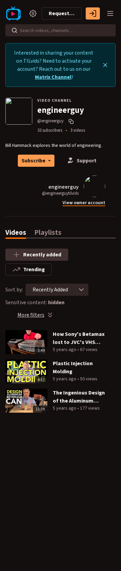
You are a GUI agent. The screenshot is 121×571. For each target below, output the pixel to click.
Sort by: (14, 289)
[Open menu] (110, 13)
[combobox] (50, 289)
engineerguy (63, 187)
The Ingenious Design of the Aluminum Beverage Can (79, 397)
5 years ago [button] (65, 349)
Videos (15, 232)
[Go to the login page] (93, 13)
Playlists (48, 232)
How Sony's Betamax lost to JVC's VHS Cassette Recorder (79, 338)
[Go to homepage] (14, 13)
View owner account (84, 202)
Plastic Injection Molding (73, 367)
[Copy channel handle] (72, 121)
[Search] (14, 30)
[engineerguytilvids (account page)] (94, 186)
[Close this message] (105, 65)
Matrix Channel (53, 77)
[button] (81, 289)
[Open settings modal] (33, 13)
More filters (30, 315)
